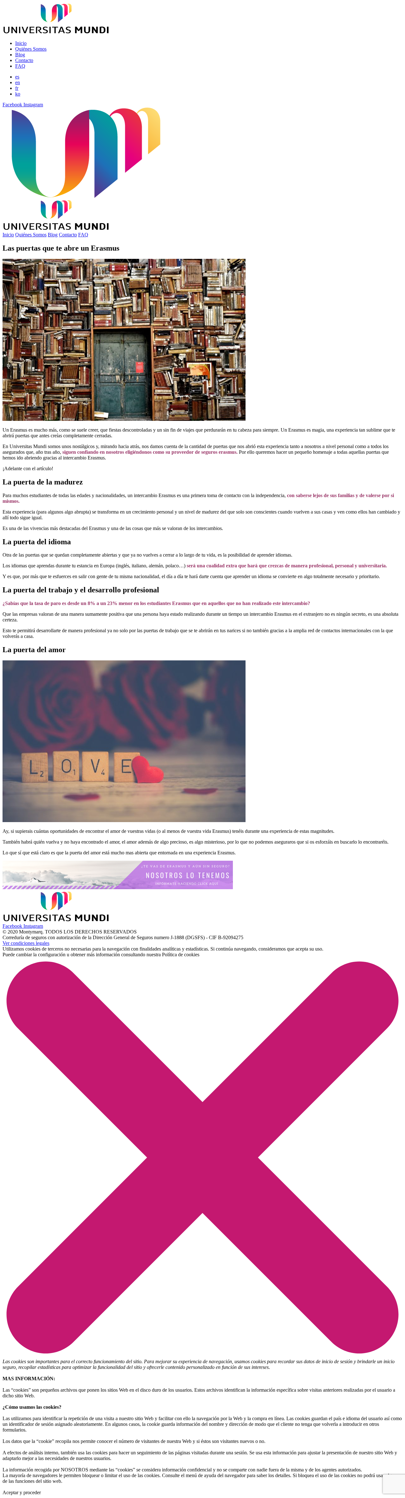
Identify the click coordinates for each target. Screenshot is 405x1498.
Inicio (21, 43)
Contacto (24, 60)
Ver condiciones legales (26, 943)
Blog (20, 54)
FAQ (20, 66)
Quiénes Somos (31, 49)
